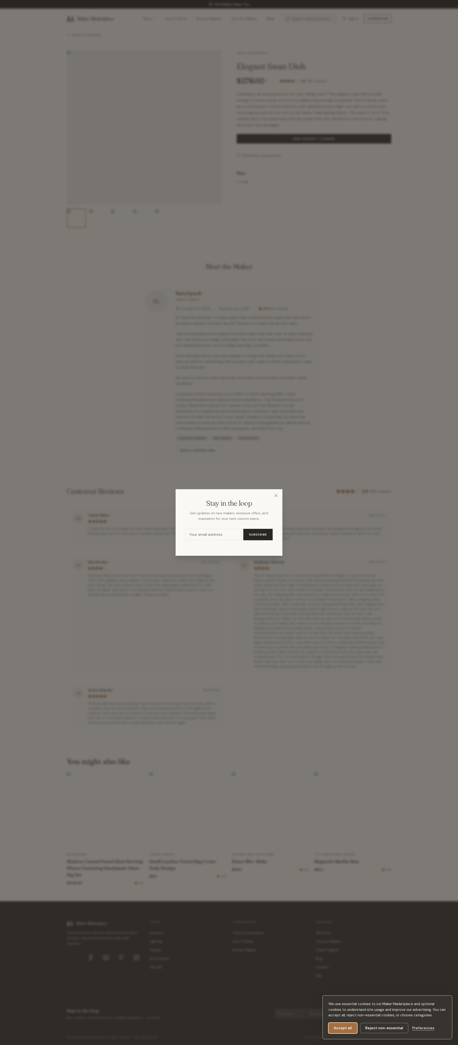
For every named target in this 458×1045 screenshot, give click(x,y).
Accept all (343, 1028)
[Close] (276, 495)
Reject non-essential (384, 1028)
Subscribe (258, 534)
